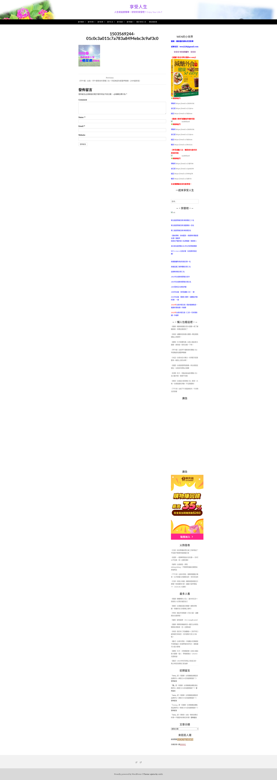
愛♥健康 (81, 22)
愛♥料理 (91, 22)
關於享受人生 (141, 22)
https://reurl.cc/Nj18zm (183, 113)
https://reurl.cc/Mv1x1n (183, 145)
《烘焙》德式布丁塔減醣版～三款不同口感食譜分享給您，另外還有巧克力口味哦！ (184, 634)
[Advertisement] (187, 433)
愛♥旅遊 (120, 22)
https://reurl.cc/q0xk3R (185, 169)
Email (81, 126)
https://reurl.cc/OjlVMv (184, 164)
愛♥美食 (100, 22)
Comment (82, 100)
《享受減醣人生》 (185, 292)
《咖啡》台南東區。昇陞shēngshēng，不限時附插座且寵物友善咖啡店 (184, 567)
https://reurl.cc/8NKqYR (183, 174)
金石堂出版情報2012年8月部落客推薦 (184, 246)
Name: (81, 117)
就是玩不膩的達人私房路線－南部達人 (184, 241)
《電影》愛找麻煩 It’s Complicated (184, 620)
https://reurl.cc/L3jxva (184, 108)
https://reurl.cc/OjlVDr (183, 179)
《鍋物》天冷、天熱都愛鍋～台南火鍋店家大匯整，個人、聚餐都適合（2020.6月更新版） (184, 653)
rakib (160, 774)
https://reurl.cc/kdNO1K (185, 103)
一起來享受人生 (185, 190)
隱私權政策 (153, 22)
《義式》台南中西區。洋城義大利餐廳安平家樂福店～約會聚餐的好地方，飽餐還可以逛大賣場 (184, 644)
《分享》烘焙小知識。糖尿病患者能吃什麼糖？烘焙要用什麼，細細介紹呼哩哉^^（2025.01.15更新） (184, 584)
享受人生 (138, 6)
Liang (174, 705)
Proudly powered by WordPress (127, 774)
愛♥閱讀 (130, 22)
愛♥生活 (110, 22)
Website (81, 135)
